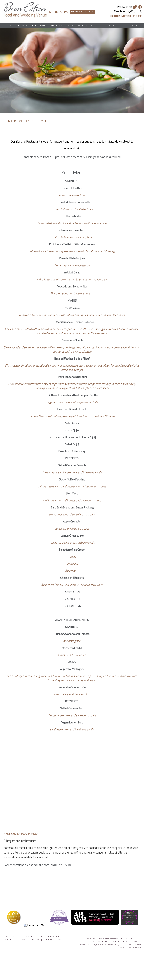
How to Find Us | (31, 940)
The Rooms (38, 26)
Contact (137, 26)
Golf (99, 26)
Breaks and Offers (59, 26)
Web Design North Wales (126, 942)
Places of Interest (117, 26)
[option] (72, 70)
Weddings (84, 26)
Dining (20, 26)
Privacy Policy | (130, 939)
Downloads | (11, 937)
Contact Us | (30, 937)
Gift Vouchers (52, 940)
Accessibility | (101, 942)
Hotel (5, 26)
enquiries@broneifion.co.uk (126, 16)
